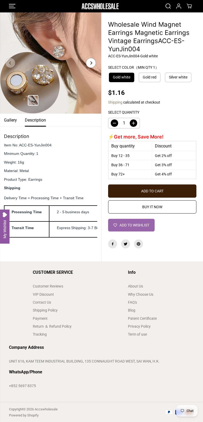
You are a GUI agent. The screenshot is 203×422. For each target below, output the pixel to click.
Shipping (115, 102)
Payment (40, 318)
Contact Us (42, 302)
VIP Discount (43, 294)
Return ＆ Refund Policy (52, 326)
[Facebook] (112, 243)
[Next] (91, 63)
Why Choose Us (140, 294)
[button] (12, 6)
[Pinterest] (138, 243)
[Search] (168, 6)
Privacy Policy (139, 326)
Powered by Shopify (24, 415)
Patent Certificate (142, 318)
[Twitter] (125, 243)
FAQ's (132, 302)
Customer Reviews (48, 286)
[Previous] (10, 63)
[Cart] (189, 6)
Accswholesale (46, 409)
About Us (135, 286)
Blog (131, 310)
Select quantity (123, 112)
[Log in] (178, 6)
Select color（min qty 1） (133, 67)
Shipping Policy (45, 310)
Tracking (40, 334)
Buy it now (152, 207)
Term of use (137, 334)
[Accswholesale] (100, 6)
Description (35, 120)
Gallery (10, 120)
